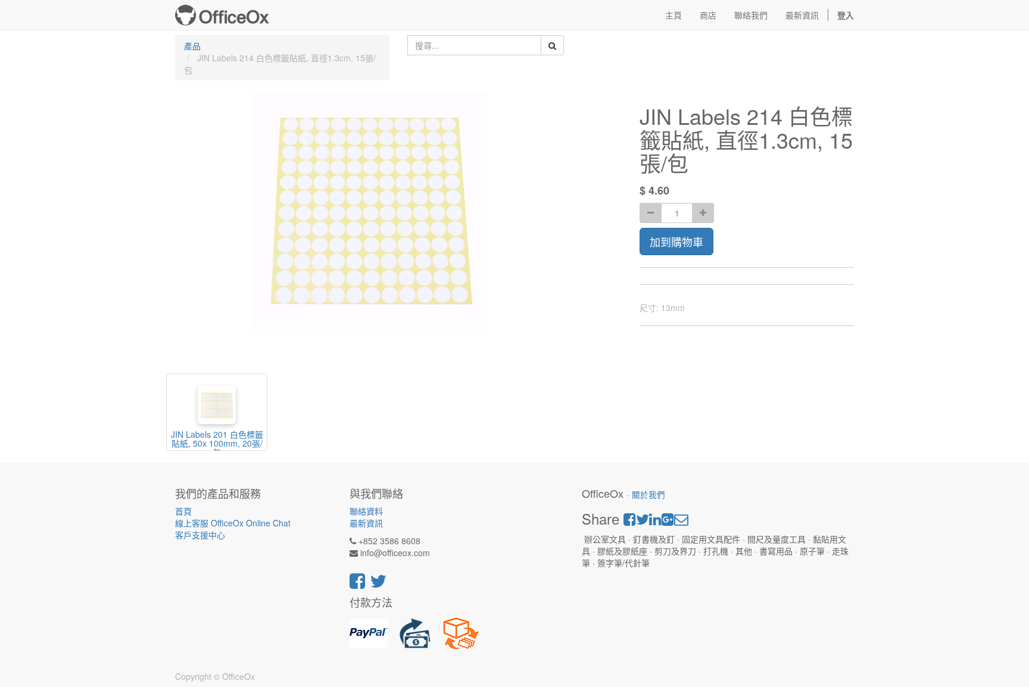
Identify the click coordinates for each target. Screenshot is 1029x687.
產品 (192, 46)
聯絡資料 (366, 511)
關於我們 (648, 494)
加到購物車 (676, 241)
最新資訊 (366, 523)
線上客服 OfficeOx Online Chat (233, 523)
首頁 (183, 511)
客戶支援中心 (200, 535)
